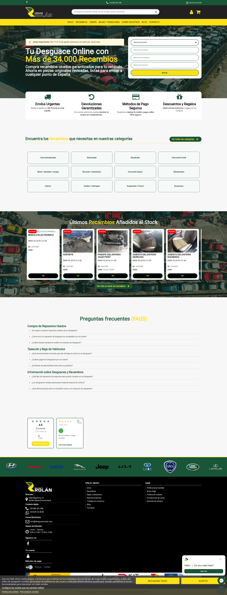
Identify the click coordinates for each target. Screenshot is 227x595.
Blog (89, 504)
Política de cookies (154, 494)
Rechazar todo (157, 581)
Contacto (91, 508)
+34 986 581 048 (36, 508)
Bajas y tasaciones (94, 494)
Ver (43, 276)
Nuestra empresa (94, 498)
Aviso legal (151, 491)
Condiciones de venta (156, 498)
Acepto (203, 581)
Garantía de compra (155, 501)
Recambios (91, 491)
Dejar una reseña (40, 443)
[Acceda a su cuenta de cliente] (191, 12)
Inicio (89, 488)
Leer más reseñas (65, 445)
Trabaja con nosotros (95, 501)
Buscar (164, 72)
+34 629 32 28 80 (37, 512)
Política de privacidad (155, 488)
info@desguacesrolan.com (41, 521)
